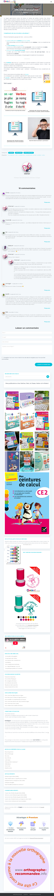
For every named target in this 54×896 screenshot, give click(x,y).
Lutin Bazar (7, 760)
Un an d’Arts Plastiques (10, 678)
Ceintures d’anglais (9, 782)
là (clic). (27, 74)
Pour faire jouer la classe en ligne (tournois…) (16, 697)
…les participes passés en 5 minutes (13, 668)
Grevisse (7, 77)
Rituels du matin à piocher (11, 685)
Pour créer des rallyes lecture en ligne (14, 695)
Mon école (7, 766)
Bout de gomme (9, 752)
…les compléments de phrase (12, 664)
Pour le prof (19, 152)
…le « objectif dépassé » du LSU (12, 666)
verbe (43, 155)
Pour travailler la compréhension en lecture (15, 699)
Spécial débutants (28, 152)
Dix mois (7, 756)
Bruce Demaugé (9, 753)
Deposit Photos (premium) (36, 838)
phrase (35, 155)
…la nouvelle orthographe (11, 656)
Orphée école (8, 768)
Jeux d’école (8, 758)
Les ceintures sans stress (11, 683)
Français (11, 152)
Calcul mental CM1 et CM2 (11, 687)
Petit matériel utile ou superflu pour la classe (16, 778)
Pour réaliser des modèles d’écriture (14, 705)
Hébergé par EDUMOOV (35, 894)
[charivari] (27, 166)
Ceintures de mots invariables (19, 801)
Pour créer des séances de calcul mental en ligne (17, 701)
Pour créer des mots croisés (12, 703)
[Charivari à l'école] (9, 2)
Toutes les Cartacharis (10, 677)
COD (16, 155)
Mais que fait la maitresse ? (11, 762)
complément (21, 155)
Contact (26, 894)
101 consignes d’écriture (10, 681)
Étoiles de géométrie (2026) (11, 776)
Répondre (47, 202)
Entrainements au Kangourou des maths (15, 780)
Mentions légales (17, 894)
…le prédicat (8, 662)
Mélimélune (8, 764)
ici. (41, 741)
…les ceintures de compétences (12, 660)
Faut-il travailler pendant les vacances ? (14, 784)
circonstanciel (11, 155)
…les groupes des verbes (11, 658)
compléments (29, 155)
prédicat (39, 155)
